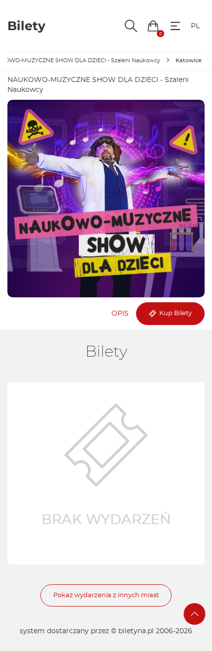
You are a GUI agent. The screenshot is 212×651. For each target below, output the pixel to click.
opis (120, 313)
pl (195, 26)
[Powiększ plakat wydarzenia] (106, 198)
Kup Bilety (174, 313)
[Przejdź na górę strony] (194, 614)
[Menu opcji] (175, 26)
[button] (153, 26)
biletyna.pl (136, 631)
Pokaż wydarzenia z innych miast (106, 595)
